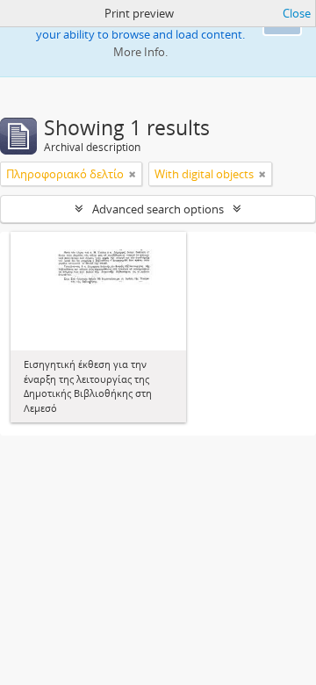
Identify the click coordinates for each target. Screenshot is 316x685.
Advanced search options (158, 209)
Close (297, 13)
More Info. (140, 52)
